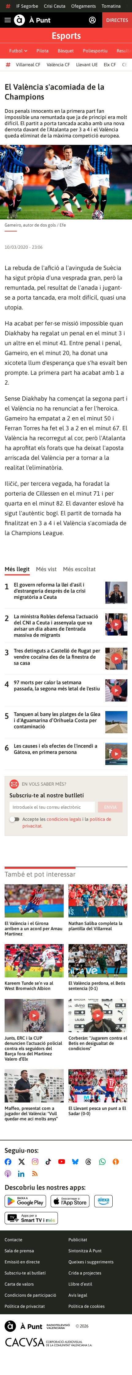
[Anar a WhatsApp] (103, 1161)
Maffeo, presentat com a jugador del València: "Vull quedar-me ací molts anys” (31, 1113)
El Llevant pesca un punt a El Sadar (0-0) (97, 1111)
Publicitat (77, 1239)
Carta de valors (19, 1284)
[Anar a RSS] (36, 1173)
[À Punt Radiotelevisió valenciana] (37, 1326)
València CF (58, 64)
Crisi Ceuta (54, 6)
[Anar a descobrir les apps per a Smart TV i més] (31, 1218)
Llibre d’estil (80, 1284)
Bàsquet (66, 50)
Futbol (15, 50)
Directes (117, 20)
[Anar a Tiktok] (49, 1161)
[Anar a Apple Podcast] (9, 1173)
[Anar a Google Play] (25, 1201)
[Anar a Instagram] (36, 1161)
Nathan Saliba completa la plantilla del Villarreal (95, 926)
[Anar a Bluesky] (76, 1161)
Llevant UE (87, 64)
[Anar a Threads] (90, 1161)
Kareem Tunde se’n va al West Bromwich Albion (29, 985)
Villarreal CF (28, 64)
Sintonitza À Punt (85, 1250)
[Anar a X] (22, 1161)
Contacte (13, 1239)
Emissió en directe (22, 1261)
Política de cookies (86, 1306)
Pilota (43, 50)
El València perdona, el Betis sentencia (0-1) (96, 985)
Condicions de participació (30, 1295)
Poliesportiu (95, 50)
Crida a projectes (84, 1273)
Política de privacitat (25, 1306)
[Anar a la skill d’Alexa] (103, 1201)
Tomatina (111, 6)
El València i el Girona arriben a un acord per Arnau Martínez (33, 928)
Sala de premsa (19, 1250)
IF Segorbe (27, 6)
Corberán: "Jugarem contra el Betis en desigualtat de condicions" (97, 1043)
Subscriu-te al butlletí (25, 1273)
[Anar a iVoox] (117, 1161)
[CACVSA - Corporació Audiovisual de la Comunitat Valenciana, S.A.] (49, 1342)
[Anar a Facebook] (9, 1161)
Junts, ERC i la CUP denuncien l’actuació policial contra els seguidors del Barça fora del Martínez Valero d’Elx (33, 1048)
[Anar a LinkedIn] (22, 1173)
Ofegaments (83, 6)
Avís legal (77, 1295)
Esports (66, 35)
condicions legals (64, 819)
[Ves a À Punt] (32, 20)
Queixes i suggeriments (91, 1261)
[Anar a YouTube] (63, 1161)
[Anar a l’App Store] (70, 1201)
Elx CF (110, 64)
